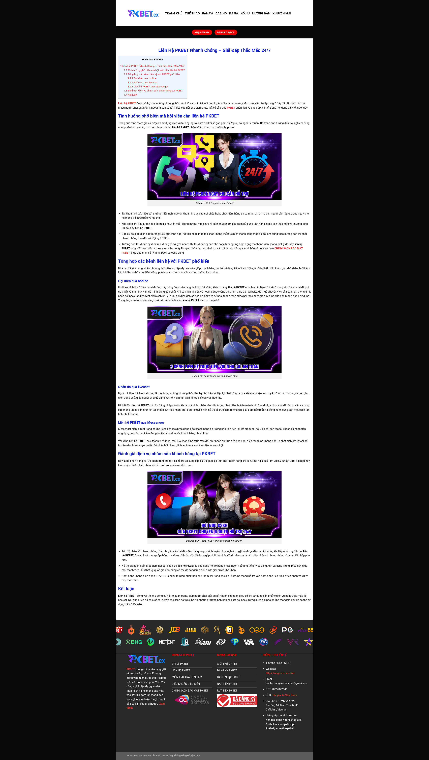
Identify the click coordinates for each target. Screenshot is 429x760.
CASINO (221, 13)
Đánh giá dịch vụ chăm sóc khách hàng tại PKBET (153, 90)
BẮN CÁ (207, 13)
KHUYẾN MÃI (282, 13)
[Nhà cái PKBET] (143, 13)
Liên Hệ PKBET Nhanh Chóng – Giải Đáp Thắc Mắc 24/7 (152, 66)
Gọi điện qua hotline (142, 78)
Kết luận (130, 94)
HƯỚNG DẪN (261, 13)
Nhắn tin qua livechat (142, 82)
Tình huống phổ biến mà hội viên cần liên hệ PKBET (154, 70)
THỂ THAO (192, 13)
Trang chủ (173, 13)
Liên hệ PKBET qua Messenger (148, 86)
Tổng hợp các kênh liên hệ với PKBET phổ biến (152, 74)
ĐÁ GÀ (233, 13)
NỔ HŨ (245, 13)
